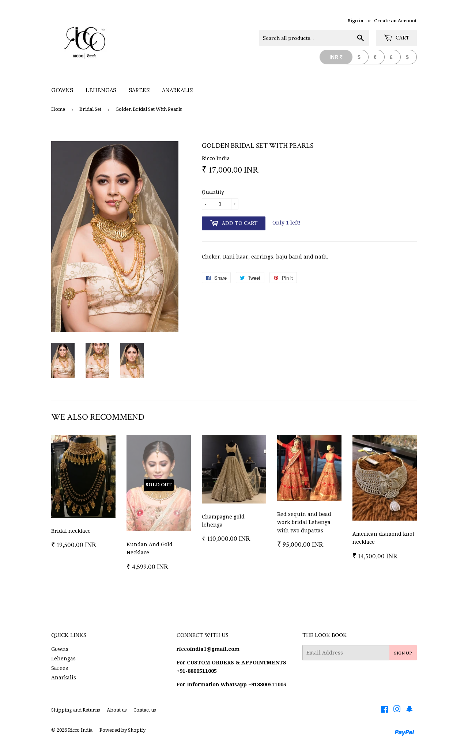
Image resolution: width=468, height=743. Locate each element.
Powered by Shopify (122, 730)
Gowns (62, 90)
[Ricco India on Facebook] (384, 710)
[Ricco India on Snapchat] (409, 710)
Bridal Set (90, 109)
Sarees (139, 90)
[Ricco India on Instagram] (397, 710)
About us (117, 710)
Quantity (213, 192)
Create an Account (395, 20)
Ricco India (80, 730)
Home (58, 109)
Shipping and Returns (75, 710)
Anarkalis (177, 90)
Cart (402, 37)
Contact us (144, 710)
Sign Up (403, 653)
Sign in (355, 20)
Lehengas (101, 90)
